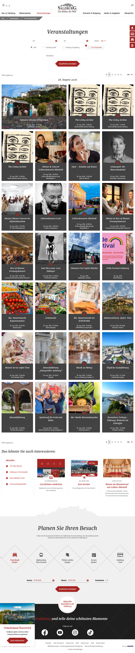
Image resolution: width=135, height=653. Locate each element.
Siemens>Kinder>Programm (34, 120)
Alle (35, 47)
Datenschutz (100, 643)
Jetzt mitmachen (17, 640)
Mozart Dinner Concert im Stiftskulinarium (17, 220)
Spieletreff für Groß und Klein (50, 419)
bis (65, 41)
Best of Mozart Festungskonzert (17, 270)
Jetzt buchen (84, 484)
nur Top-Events (97, 47)
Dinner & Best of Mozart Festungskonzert (118, 220)
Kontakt (48, 643)
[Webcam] (132, 45)
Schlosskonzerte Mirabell (84, 218)
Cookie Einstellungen (75, 649)
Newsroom (70, 643)
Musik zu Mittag (84, 367)
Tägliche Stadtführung (118, 367)
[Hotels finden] (132, 39)
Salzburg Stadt (51, 47)
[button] (100, 41)
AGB (92, 643)
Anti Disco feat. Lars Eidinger (51, 270)
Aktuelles (10, 460)
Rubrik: (96, 41)
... (124, 74)
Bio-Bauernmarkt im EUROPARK (84, 319)
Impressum (85, 643)
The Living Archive (84, 120)
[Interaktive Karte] (132, 28)
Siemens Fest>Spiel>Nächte (84, 268)
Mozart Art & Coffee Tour (17, 367)
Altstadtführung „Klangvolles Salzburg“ (50, 369)
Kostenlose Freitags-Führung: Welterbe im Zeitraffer (117, 420)
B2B (77, 643)
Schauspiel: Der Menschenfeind (117, 168)
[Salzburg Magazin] (132, 33)
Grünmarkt (50, 317)
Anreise (29, 580)
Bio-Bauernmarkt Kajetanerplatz (17, 319)
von (33, 41)
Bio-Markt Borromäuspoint (84, 417)
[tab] (15, 558)
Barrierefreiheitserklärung (94, 646)
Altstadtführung (17, 417)
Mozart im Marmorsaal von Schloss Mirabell (116, 486)
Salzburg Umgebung (72, 47)
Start (3, 18)
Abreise (63, 580)
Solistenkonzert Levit (51, 218)
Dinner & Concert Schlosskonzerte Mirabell (51, 168)
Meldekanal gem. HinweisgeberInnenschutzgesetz (65, 646)
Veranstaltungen (14, 18)
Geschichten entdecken (51, 484)
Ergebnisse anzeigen (67, 63)
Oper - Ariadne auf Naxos (84, 166)
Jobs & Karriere (58, 643)
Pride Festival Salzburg (117, 268)
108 (128, 74)
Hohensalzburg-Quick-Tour (118, 317)
